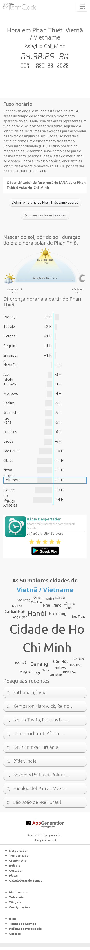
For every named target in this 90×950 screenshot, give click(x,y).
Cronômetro (18, 860)
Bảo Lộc (60, 597)
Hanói (36, 613)
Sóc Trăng (23, 600)
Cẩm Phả (69, 603)
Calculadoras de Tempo (25, 880)
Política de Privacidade (25, 928)
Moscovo (10, 393)
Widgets (15, 902)
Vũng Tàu (26, 672)
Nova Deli (11, 365)
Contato (15, 933)
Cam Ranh (11, 611)
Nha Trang (52, 605)
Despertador (18, 850)
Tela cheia (16, 897)
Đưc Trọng (78, 616)
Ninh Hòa (60, 667)
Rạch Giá (20, 662)
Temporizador (19, 855)
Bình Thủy (69, 672)
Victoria (9, 336)
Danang (39, 664)
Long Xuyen (19, 617)
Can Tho (36, 602)
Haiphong (57, 613)
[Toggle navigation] (82, 7)
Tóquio (9, 326)
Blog (12, 918)
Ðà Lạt (46, 670)
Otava (8, 460)
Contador (16, 870)
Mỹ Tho (17, 606)
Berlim (8, 403)
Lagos (8, 441)
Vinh (69, 607)
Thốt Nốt (75, 665)
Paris (7, 422)
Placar (13, 875)
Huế (21, 611)
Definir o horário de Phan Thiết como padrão (45, 202)
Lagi (37, 673)
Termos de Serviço (22, 923)
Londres (10, 432)
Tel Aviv (9, 384)
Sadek (50, 598)
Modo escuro (18, 892)
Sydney (9, 317)
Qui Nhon (56, 674)
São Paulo (11, 451)
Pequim (9, 345)
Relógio (14, 865)
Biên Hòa (60, 661)
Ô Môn (37, 597)
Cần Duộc (78, 659)
